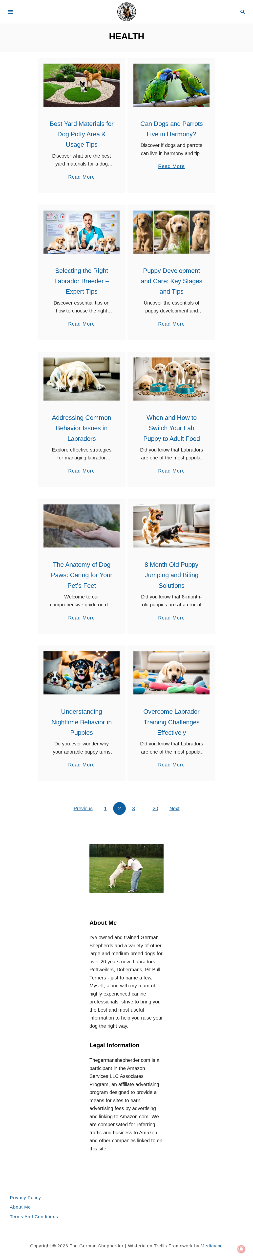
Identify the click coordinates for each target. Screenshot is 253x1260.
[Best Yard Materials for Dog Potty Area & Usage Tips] (81, 85)
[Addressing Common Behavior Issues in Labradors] (81, 379)
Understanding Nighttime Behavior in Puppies (81, 722)
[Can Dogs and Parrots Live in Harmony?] (171, 85)
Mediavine (212, 1245)
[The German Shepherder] (126, 11)
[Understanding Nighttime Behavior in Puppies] (81, 672)
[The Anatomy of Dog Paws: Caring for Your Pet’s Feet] (81, 525)
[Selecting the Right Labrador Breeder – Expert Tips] (81, 232)
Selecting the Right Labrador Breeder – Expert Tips (81, 281)
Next (174, 808)
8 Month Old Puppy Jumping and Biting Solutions (171, 575)
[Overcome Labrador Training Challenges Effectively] (171, 672)
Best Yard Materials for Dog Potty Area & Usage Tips (82, 134)
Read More (81, 177)
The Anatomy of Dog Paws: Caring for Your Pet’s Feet (81, 575)
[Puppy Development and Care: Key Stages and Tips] (171, 232)
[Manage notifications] (241, 1249)
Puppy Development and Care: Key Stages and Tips (171, 281)
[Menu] (10, 12)
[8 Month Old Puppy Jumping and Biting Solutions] (171, 525)
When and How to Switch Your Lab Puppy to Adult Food (171, 428)
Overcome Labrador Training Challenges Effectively (171, 722)
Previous (83, 808)
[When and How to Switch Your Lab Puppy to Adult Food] (171, 379)
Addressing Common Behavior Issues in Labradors (81, 428)
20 (155, 808)
